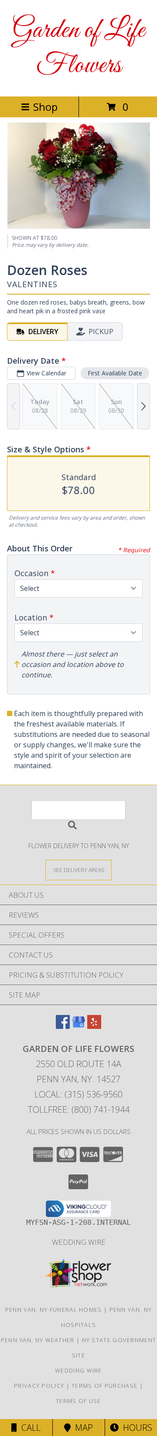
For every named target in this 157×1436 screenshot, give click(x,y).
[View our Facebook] (63, 1026)
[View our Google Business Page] (78, 1026)
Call (29, 1427)
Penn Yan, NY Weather (38, 1340)
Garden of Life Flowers (78, 48)
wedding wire (79, 1242)
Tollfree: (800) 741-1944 (79, 1109)
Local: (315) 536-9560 (78, 1094)
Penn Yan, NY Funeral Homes (53, 1309)
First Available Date (115, 373)
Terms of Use (78, 1401)
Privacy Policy (39, 1386)
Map (82, 1427)
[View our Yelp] (94, 1026)
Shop (45, 106)
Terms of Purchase (104, 1386)
